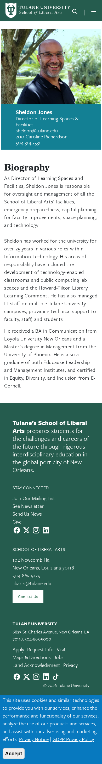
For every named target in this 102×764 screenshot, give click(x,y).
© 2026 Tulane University (66, 685)
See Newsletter (28, 505)
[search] (75, 12)
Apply (18, 649)
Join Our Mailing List (34, 498)
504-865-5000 (38, 639)
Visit (61, 649)
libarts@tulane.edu (32, 583)
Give (17, 521)
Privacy (70, 664)
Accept (13, 753)
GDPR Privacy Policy (73, 739)
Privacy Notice (34, 739)
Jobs (59, 657)
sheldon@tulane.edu (37, 130)
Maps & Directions (32, 657)
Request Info (40, 649)
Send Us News (27, 513)
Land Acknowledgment (36, 664)
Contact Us (28, 596)
